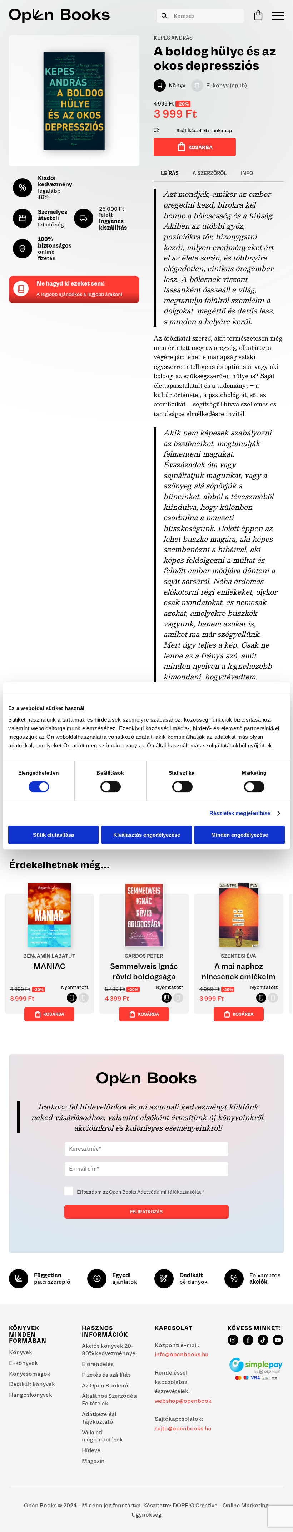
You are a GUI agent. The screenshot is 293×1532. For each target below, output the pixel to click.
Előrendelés (98, 1364)
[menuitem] (276, 15)
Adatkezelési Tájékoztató (99, 1418)
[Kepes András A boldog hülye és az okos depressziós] (74, 100)
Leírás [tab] (170, 173)
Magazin (93, 1461)
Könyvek (20, 1352)
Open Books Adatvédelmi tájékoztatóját (155, 1192)
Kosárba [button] (53, 1014)
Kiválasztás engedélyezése (146, 835)
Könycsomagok (29, 1373)
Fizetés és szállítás (106, 1374)
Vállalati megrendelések (102, 1436)
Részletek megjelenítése (239, 813)
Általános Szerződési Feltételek (110, 1399)
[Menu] (276, 15)
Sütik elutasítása (53, 835)
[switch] (110, 786)
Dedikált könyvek (32, 1384)
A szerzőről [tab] (210, 173)
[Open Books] (59, 16)
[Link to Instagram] (233, 1340)
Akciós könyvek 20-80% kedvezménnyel (109, 1349)
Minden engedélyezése (239, 835)
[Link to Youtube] (278, 1340)
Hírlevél (92, 1450)
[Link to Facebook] (248, 1340)
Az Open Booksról (106, 1385)
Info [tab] (247, 173)
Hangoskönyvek (30, 1394)
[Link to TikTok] (263, 1340)
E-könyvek (23, 1363)
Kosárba (200, 147)
